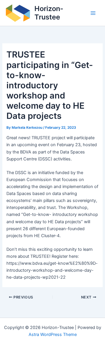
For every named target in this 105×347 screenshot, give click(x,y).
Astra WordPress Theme (53, 334)
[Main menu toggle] (93, 13)
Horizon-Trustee (48, 12)
